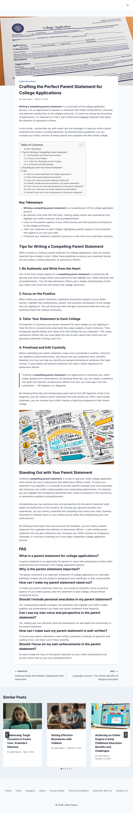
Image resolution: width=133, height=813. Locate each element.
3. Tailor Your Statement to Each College (44, 161)
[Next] (126, 735)
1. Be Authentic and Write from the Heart (43, 155)
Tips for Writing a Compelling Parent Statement (44, 152)
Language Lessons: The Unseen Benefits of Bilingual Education (95, 675)
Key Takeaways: (34, 149)
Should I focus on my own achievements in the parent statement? (54, 192)
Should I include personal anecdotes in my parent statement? (53, 183)
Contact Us (122, 791)
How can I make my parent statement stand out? (48, 180)
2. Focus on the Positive (37, 158)
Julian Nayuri (27, 99)
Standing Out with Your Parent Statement (42, 167)
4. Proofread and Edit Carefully (40, 164)
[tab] (61, 768)
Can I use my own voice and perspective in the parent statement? (55, 186)
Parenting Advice (27, 81)
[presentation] (22, 716)
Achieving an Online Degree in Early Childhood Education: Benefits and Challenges (108, 743)
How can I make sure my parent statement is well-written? (52, 189)
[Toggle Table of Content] (80, 145)
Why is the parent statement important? (44, 177)
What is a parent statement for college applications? (49, 174)
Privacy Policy (57, 791)
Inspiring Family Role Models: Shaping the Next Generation (39, 675)
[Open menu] (127, 5)
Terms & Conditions (78, 791)
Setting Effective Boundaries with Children (62, 739)
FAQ (25, 171)
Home (8, 791)
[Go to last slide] (7, 735)
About (42, 791)
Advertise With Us (102, 791)
